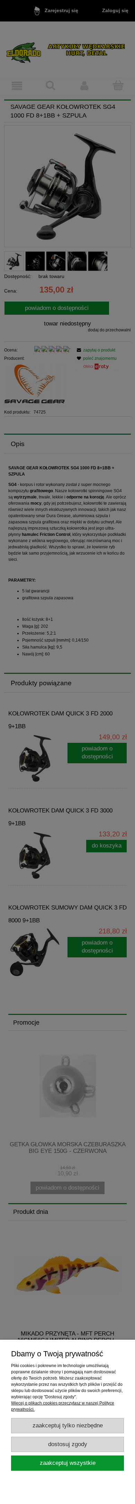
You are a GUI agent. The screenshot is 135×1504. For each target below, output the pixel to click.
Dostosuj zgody (67, 1444)
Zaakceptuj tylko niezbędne (68, 1425)
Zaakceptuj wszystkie (68, 1463)
